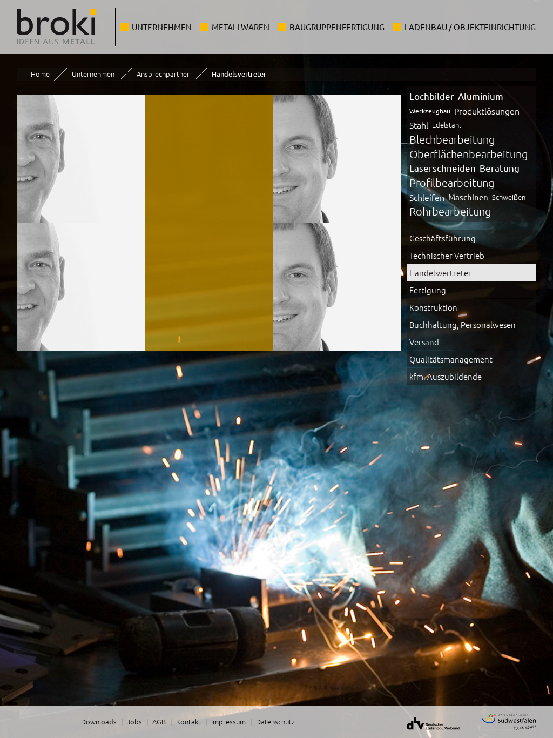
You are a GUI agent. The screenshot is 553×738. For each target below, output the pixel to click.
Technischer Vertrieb (446, 255)
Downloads (99, 721)
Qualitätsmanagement (451, 359)
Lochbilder (431, 96)
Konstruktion (433, 307)
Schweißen (508, 197)
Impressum (228, 721)
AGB (159, 721)
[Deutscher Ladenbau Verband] (426, 731)
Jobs (134, 721)
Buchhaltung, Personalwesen (462, 324)
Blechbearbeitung (452, 139)
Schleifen (426, 197)
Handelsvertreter (440, 272)
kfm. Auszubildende (445, 376)
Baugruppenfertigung (337, 27)
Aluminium (480, 96)
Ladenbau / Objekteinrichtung (470, 27)
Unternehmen (162, 27)
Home (40, 74)
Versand (424, 341)
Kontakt (188, 721)
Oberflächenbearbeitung (468, 153)
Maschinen (468, 197)
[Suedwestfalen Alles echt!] (502, 731)
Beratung (500, 167)
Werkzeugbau (429, 110)
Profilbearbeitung (451, 182)
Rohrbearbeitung (450, 211)
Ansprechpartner (163, 74)
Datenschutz (275, 721)
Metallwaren (240, 27)
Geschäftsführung (442, 238)
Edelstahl (446, 124)
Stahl (418, 125)
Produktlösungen (487, 111)
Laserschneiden (442, 167)
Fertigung (427, 290)
